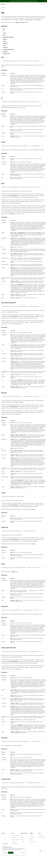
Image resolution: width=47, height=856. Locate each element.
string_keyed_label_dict (8, 49)
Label (11, 232)
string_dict (5, 47)
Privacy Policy (41, 835)
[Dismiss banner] (45, 1)
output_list (5, 43)
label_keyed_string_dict (8, 37)
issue (27, 1)
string (4, 45)
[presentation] (23, 60)
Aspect (17, 294)
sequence (12, 174)
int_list (4, 33)
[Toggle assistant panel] (43, 4)
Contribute (14, 837)
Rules (11, 213)
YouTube (22, 841)
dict (11, 344)
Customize (23, 852)
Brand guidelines (15, 843)
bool (4, 28)
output (4, 41)
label (4, 35)
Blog (21, 835)
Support (31, 835)
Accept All (11, 852)
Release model (14, 841)
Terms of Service (41, 837)
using (22, 22)
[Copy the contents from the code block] (42, 61)
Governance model (15, 839)
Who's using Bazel (15, 835)
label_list (5, 39)
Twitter (22, 839)
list (17, 402)
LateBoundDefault (21, 232)
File (20, 259)
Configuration (20, 284)
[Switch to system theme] (40, 850)
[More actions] (45, 4)
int (3, 30)
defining (17, 22)
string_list (5, 51)
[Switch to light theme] (42, 850)
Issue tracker (32, 837)
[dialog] (14, 850)
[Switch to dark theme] (44, 850)
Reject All (5, 852)
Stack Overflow (33, 841)
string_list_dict (6, 53)
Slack (31, 839)
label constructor (14, 195)
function (39, 232)
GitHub (22, 837)
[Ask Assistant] (44, 61)
